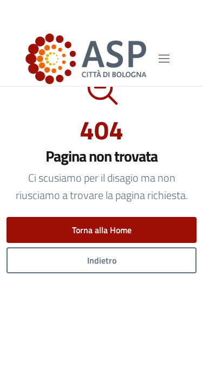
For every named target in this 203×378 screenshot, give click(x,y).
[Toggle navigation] (164, 58)
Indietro (101, 260)
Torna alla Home (102, 229)
